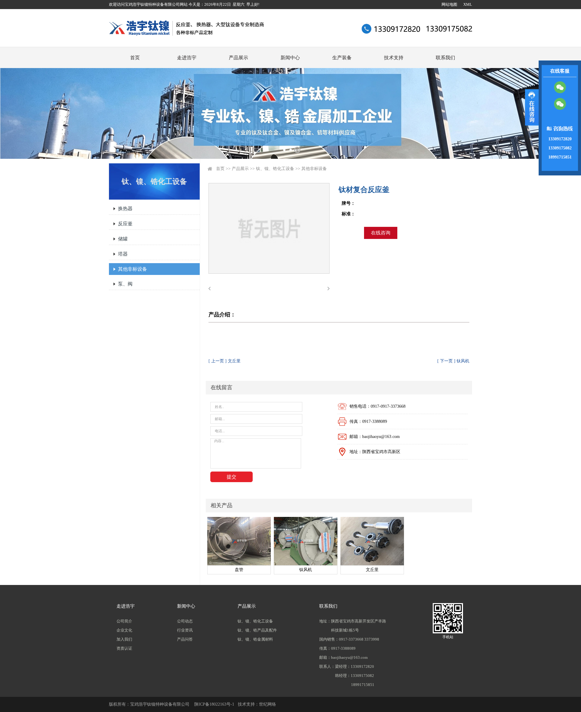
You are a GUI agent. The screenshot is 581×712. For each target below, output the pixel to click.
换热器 (125, 208)
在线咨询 (380, 232)
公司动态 (185, 621)
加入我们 (124, 639)
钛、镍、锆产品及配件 (257, 630)
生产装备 (342, 57)
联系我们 (445, 57)
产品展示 (238, 57)
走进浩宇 (186, 57)
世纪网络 (267, 704)
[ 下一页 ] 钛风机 (453, 361)
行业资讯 (185, 630)
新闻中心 (290, 57)
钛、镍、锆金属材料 (255, 639)
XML (467, 4)
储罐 (123, 238)
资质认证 (124, 648)
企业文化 (124, 630)
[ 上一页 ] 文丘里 (224, 361)
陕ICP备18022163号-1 (214, 704)
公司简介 (124, 621)
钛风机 (305, 569)
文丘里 (372, 569)
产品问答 (185, 639)
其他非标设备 (132, 269)
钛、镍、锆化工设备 (275, 168)
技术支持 (393, 57)
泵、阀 (125, 283)
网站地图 (449, 4)
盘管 (239, 569)
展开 (532, 107)
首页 (135, 57)
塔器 (123, 253)
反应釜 (125, 223)
